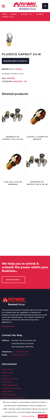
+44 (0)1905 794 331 (20, 352)
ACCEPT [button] (42, 416)
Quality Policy (7, 391)
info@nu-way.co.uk (19, 355)
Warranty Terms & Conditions (14, 398)
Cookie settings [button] (28, 416)
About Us (5, 376)
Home (4, 14)
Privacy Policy (7, 382)
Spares (14, 14)
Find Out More (8, 326)
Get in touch (12, 280)
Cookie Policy (7, 369)
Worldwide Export (9, 395)
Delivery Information (10, 379)
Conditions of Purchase (11, 388)
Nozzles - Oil (26, 14)
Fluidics (18, 69)
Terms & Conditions (10, 385)
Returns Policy (8, 372)
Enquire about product (15, 61)
